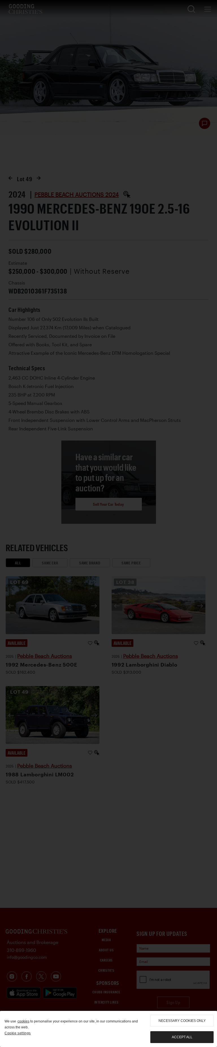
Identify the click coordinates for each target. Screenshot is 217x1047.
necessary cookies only (182, 1021)
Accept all (182, 1037)
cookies (23, 1021)
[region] (108, 1029)
